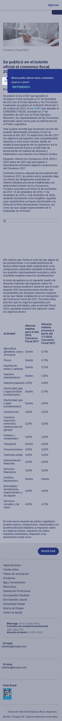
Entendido (21, 87)
